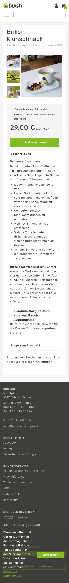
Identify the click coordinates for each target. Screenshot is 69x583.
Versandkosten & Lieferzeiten (23, 470)
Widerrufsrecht (13, 476)
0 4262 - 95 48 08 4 (17, 420)
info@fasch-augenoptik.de (21, 426)
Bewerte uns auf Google (19, 454)
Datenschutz (12, 494)
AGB (6, 488)
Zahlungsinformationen (19, 482)
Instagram (10, 448)
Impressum (10, 500)
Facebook (9, 442)
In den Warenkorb (36, 142)
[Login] (56, 5)
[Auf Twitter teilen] (34, 370)
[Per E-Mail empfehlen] (43, 370)
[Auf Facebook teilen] (24, 370)
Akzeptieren (50, 555)
